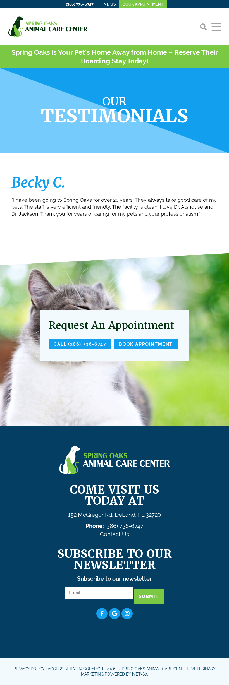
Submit (149, 596)
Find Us (108, 4)
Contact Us (114, 534)
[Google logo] (114, 613)
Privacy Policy (29, 669)
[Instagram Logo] (127, 613)
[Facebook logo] (102, 613)
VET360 (139, 674)
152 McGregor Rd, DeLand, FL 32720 (114, 514)
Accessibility (62, 669)
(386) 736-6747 (80, 4)
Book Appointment (143, 4)
